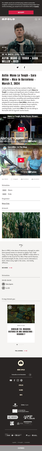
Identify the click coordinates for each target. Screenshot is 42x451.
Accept (21, 12)
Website (6, 179)
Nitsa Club (6, 203)
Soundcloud (26, 179)
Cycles (21, 385)
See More (5, 267)
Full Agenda (19, 350)
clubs (21, 390)
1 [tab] (17, 344)
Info (21, 395)
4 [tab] (22, 344)
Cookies (36, 6)
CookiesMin (27, 442)
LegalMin (14, 442)
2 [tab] (19, 344)
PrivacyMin (20, 442)
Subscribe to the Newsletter (19, 374)
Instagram (15, 179)
